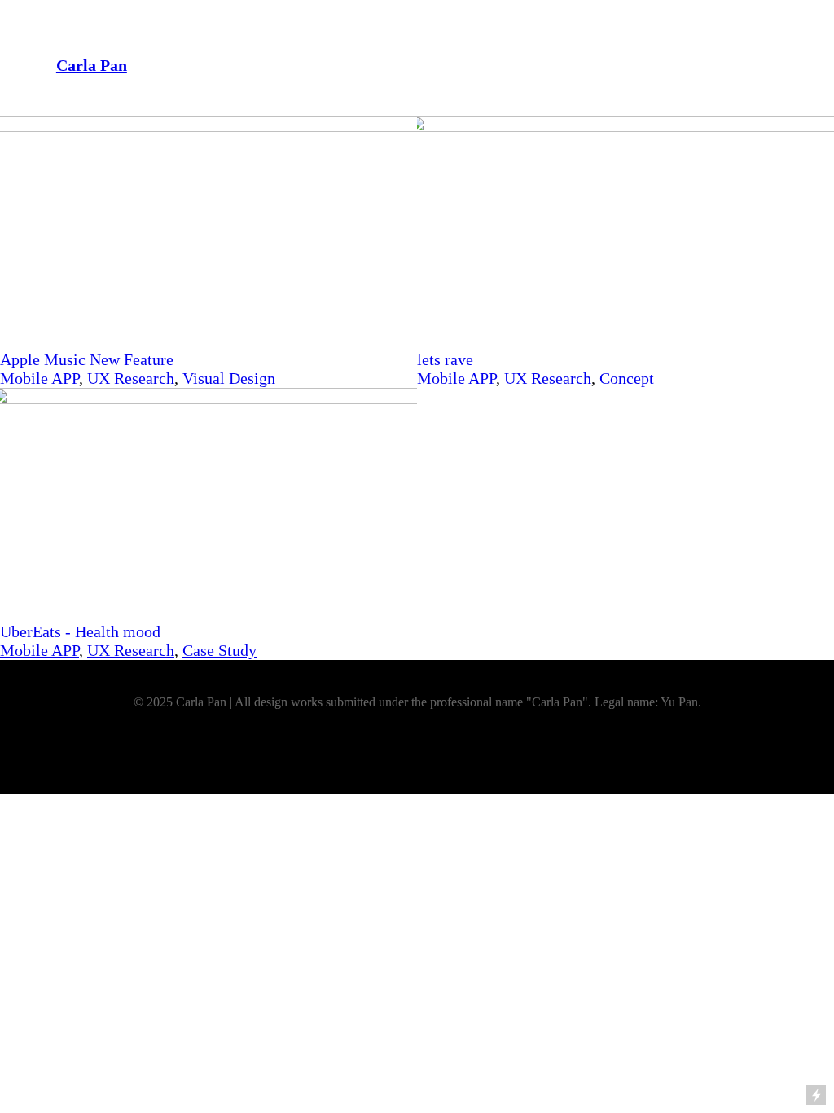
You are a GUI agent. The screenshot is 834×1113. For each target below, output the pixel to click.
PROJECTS (615, 58)
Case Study (219, 650)
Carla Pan (91, 65)
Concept (626, 378)
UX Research (130, 378)
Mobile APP (39, 378)
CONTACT (754, 58)
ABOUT (687, 58)
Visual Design (228, 378)
